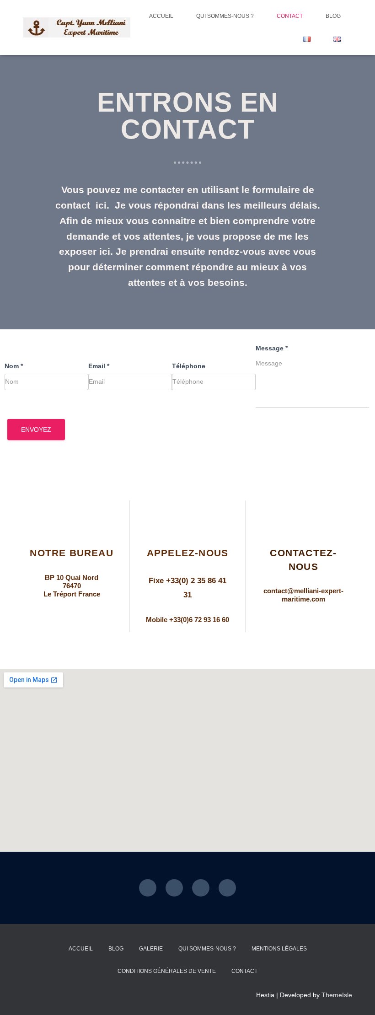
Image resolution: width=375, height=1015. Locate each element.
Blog (333, 16)
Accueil (161, 16)
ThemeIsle (336, 995)
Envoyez (36, 429)
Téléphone (188, 366)
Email (98, 366)
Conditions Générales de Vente (167, 971)
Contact (290, 16)
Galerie (151, 948)
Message (272, 348)
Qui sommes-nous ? (225, 16)
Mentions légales (279, 948)
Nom (14, 366)
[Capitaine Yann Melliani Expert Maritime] (76, 27)
